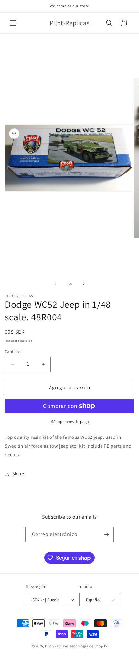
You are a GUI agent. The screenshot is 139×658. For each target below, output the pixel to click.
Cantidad (13, 351)
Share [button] (18, 474)
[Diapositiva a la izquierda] (55, 284)
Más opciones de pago (69, 421)
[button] (13, 23)
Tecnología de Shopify (88, 646)
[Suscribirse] (106, 534)
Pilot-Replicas (57, 646)
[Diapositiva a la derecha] (84, 284)
